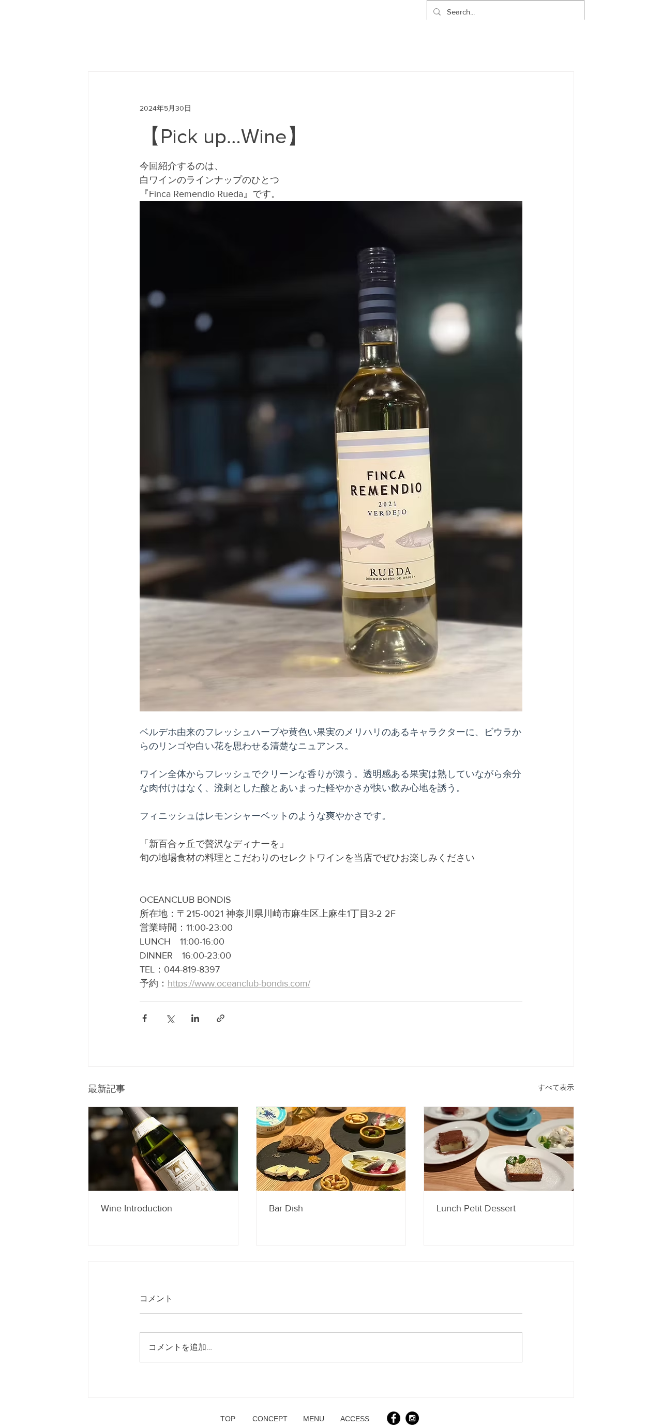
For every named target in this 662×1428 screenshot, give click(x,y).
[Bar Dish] (331, 1149)
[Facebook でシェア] (144, 1018)
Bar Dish (286, 1208)
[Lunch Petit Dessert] (499, 1149)
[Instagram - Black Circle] (412, 1418)
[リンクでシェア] (220, 1018)
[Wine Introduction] (163, 1149)
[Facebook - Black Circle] (393, 1418)
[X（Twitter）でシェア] (170, 1018)
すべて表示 (556, 1087)
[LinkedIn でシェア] (195, 1018)
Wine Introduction (136, 1208)
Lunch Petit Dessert (476, 1208)
